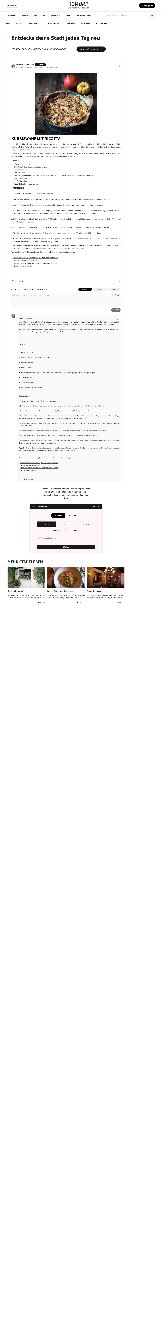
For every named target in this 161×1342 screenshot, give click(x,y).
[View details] (26, 577)
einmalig (58, 515)
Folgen (40, 64)
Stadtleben (11, 15)
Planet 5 (50, 597)
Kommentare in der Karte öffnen (29, 289)
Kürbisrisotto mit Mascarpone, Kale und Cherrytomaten (35, 257)
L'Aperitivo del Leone (109, 595)
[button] (8, 23)
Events (25, 15)
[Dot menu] (119, 66)
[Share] (119, 281)
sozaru (21, 319)
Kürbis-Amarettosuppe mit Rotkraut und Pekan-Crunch (34, 263)
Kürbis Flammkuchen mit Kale (24, 260)
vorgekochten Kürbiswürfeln (96, 144)
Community (55, 15)
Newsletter (39, 15)
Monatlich (73, 515)
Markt (69, 15)
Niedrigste (114, 289)
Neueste (85, 289)
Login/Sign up (147, 5)
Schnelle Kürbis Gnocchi (22, 266)
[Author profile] (13, 66)
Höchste (99, 289)
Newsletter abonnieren (91, 49)
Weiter (116, 310)
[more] (117, 319)
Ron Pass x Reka (84, 15)
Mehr (39, 603)
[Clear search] (147, 15)
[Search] (152, 15)
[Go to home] (78, 4)
